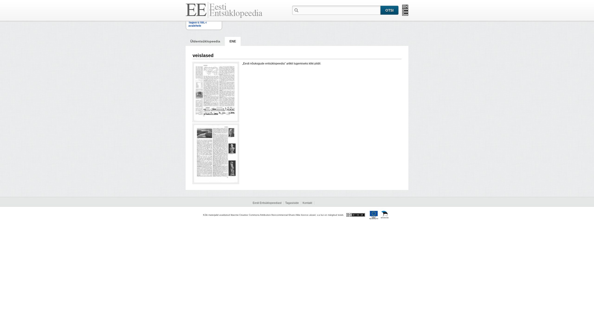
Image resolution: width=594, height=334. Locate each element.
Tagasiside (292, 203)
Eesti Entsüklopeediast (267, 203)
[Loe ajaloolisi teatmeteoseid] (405, 10)
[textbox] (340, 10)
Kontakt (307, 203)
